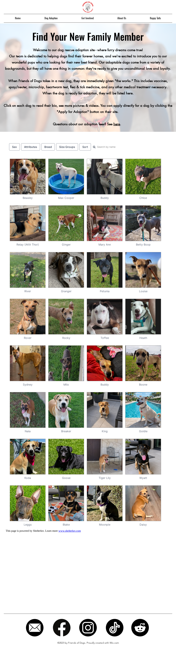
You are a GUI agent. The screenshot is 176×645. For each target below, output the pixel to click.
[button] (50, 18)
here (116, 124)
